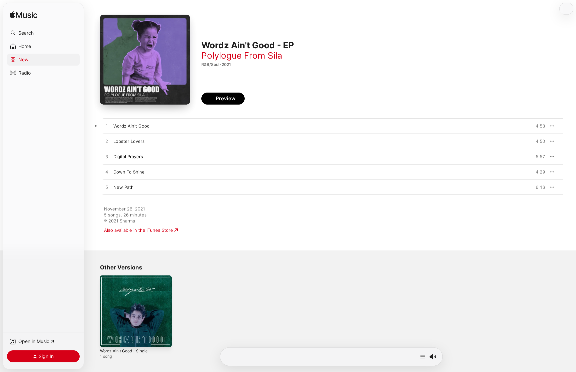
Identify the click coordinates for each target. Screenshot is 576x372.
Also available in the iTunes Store (138, 230)
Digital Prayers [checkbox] (128, 156)
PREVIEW (537, 126)
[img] (23, 15)
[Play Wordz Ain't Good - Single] (108, 339)
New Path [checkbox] (123, 187)
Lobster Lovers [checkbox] (129, 141)
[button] (43, 33)
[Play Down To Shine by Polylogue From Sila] (106, 172)
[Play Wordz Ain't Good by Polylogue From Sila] (106, 126)
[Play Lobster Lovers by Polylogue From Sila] (106, 142)
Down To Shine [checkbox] (129, 172)
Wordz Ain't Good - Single (127, 278)
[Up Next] (422, 356)
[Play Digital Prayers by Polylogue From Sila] (106, 157)
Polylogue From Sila (241, 55)
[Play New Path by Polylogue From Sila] (106, 187)
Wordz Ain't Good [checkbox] (131, 126)
